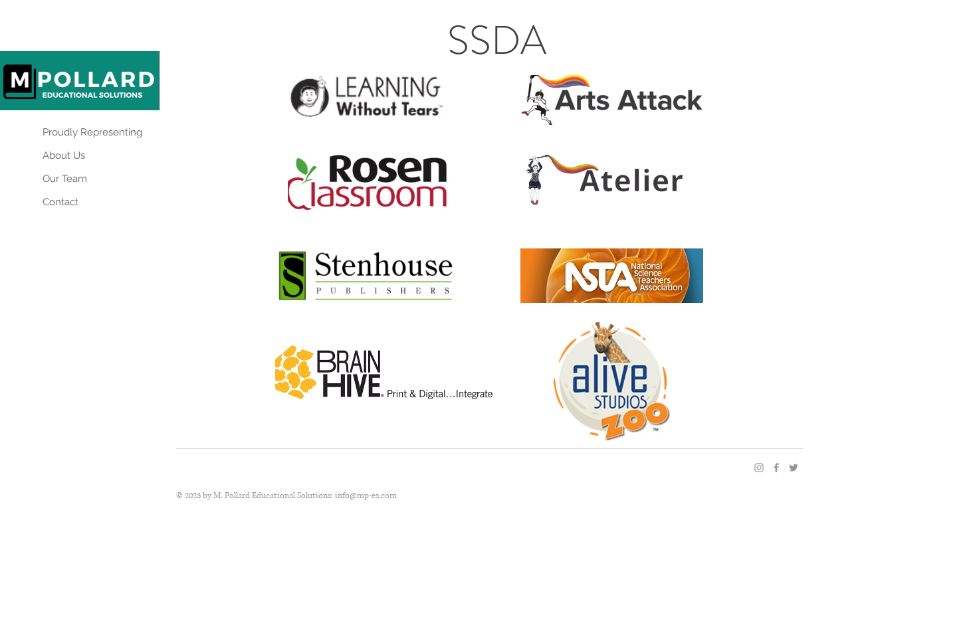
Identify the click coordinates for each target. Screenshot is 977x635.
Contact (60, 202)
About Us (64, 155)
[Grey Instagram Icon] (759, 468)
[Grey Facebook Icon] (776, 468)
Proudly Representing (92, 132)
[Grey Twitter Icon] (794, 468)
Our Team (65, 179)
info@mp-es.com (366, 495)
